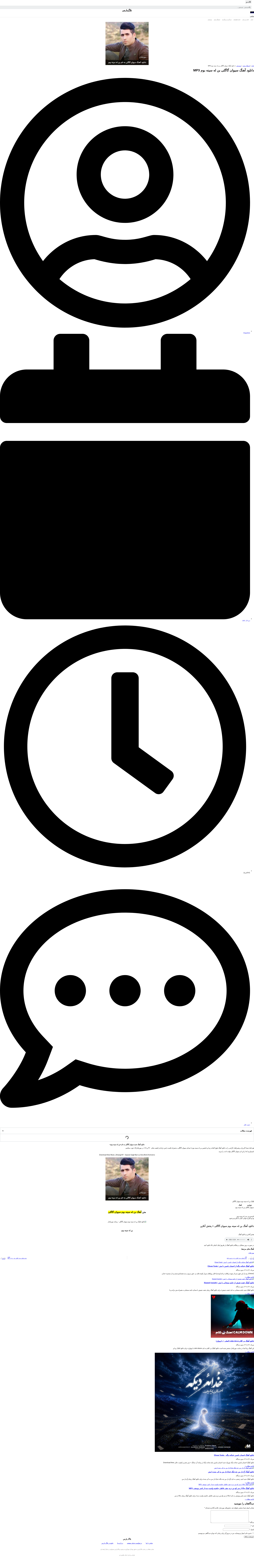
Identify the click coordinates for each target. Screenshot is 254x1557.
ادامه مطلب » (249, 1277)
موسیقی (210, 19)
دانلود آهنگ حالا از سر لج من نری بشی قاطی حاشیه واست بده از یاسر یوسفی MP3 (221, 1488)
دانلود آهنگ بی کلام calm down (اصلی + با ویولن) (235, 1341)
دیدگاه (251, 1522)
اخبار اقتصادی (236, 19)
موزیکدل (251, 1253)
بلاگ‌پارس (127, 10)
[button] (248, 2)
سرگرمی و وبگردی (226, 19)
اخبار (252, 19)
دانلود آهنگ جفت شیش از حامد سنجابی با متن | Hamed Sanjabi (229, 1283)
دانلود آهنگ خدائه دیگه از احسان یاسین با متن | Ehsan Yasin (231, 1266)
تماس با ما (149, 1543)
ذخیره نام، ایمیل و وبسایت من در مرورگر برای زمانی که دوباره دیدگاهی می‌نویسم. (225, 1533)
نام (252, 1526)
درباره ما (120, 1543)
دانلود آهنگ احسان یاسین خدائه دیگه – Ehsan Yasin (234, 1455)
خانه (253, 66)
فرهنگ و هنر (217, 19)
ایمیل (252, 1529)
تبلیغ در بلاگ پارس (107, 1543)
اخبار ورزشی (245, 19)
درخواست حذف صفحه (134, 1543)
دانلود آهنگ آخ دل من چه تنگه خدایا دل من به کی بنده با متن (231, 1472)
